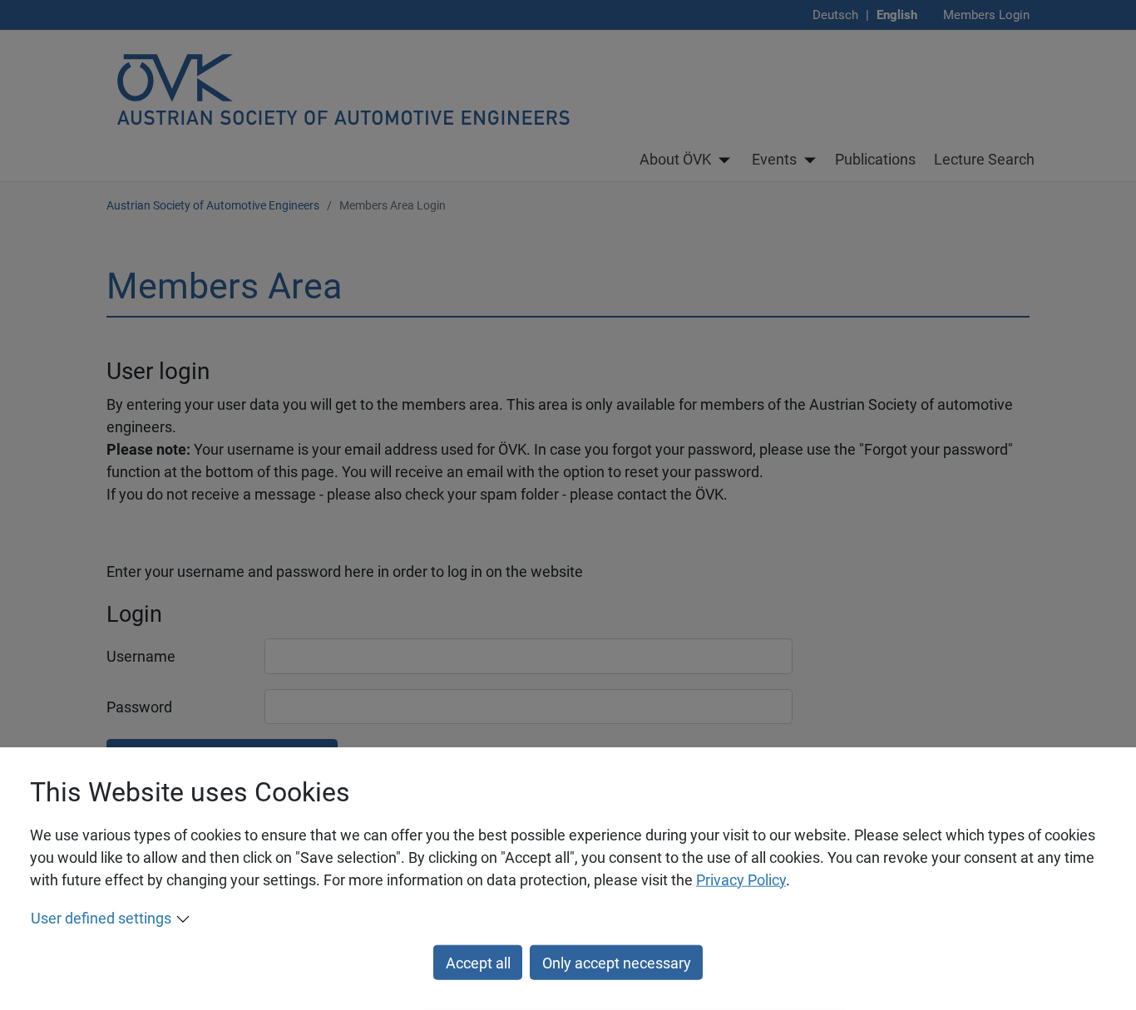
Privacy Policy (741, 880)
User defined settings (101, 918)
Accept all (478, 962)
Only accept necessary (616, 962)
